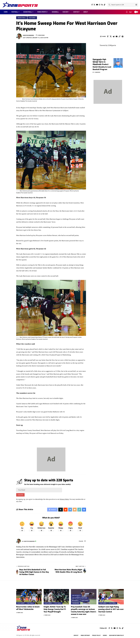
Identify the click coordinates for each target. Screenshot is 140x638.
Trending (75, 603)
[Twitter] (94, 4)
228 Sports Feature (79, 598)
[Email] (116, 36)
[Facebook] (92, 4)
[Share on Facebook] (107, 36)
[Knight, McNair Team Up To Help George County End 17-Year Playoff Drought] (56, 596)
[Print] (122, 36)
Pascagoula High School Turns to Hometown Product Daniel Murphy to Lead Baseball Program (102, 64)
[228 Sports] (20, 4)
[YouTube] (97, 4)
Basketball (22, 18)
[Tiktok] (104, 4)
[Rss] (102, 4)
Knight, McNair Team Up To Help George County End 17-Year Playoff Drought (55, 609)
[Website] (85, 541)
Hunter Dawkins (28, 35)
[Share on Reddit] (113, 36)
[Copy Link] (119, 36)
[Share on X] (110, 36)
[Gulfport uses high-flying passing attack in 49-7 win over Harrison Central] (111, 596)
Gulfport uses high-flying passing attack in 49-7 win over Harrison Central (111, 609)
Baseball (75, 601)
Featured (32, 18)
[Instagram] (99, 4)
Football (30, 603)
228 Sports (76, 595)
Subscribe (20, 495)
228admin (97, 72)
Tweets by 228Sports (108, 45)
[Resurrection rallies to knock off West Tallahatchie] (29, 596)
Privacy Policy (64, 499)
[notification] (127, 12)
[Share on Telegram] (70, 509)
